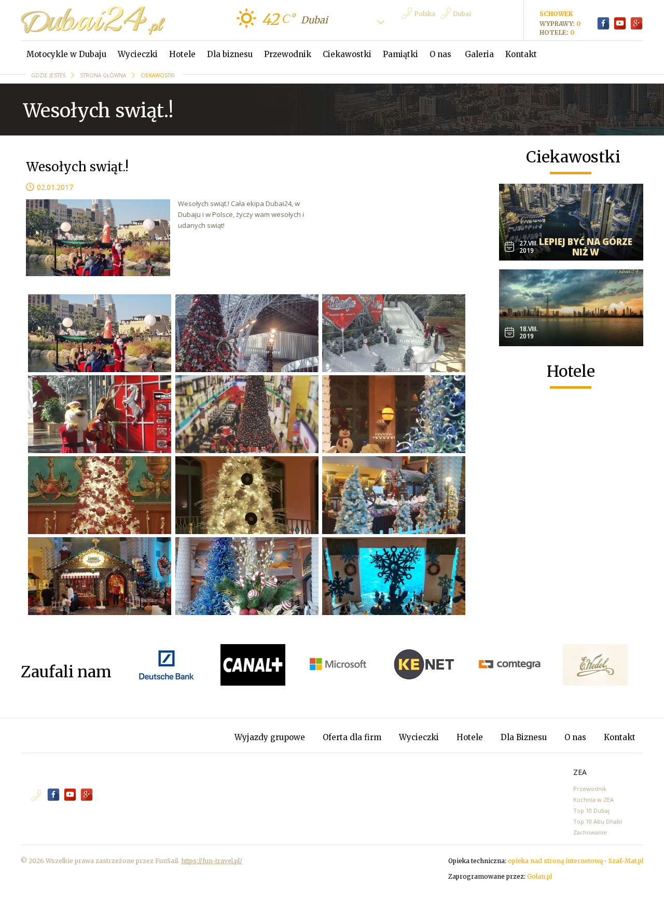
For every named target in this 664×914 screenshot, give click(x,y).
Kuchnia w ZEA (593, 799)
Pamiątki (400, 54)
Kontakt (521, 54)
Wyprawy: (558, 23)
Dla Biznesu (525, 737)
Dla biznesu (230, 54)
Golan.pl (539, 876)
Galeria (479, 54)
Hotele (182, 54)
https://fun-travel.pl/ (211, 861)
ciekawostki (158, 75)
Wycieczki (138, 54)
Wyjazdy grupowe (269, 737)
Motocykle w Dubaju (66, 54)
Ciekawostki (347, 54)
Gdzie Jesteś (49, 75)
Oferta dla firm (353, 737)
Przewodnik (287, 54)
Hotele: (555, 32)
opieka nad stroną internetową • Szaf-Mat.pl (575, 861)
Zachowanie (590, 832)
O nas (441, 54)
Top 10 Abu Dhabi (597, 821)
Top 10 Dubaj (591, 810)
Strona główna (104, 75)
